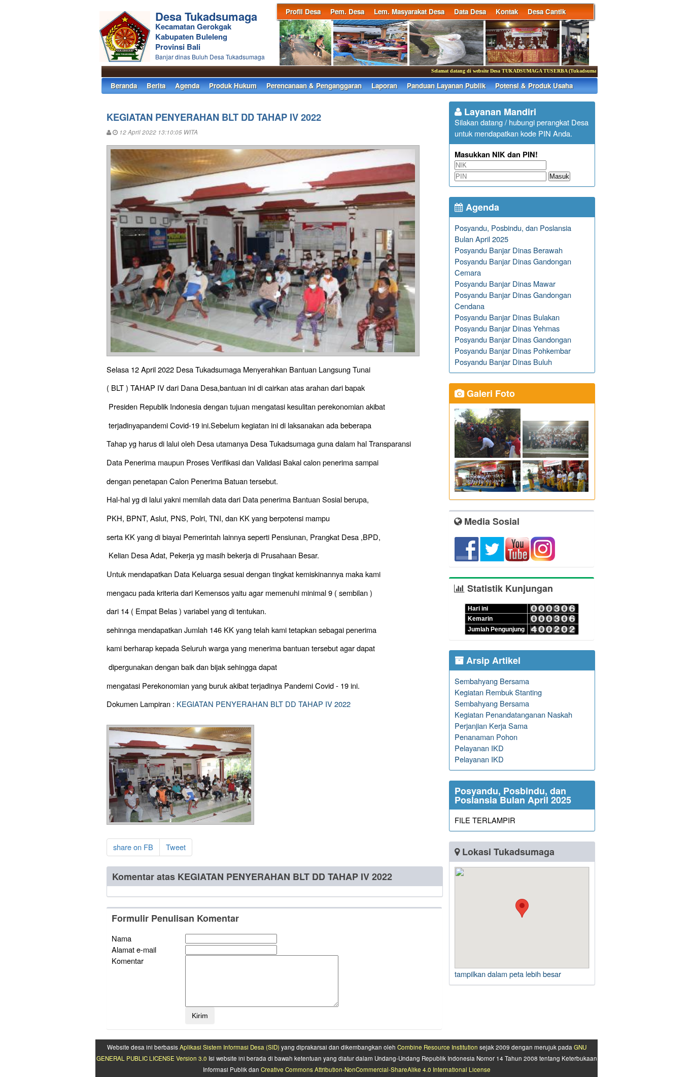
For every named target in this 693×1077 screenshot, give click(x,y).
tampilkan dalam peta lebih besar (508, 973)
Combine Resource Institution (437, 1047)
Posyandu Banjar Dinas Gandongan (513, 339)
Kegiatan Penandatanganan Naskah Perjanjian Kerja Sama (513, 720)
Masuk (559, 176)
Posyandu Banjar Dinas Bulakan (507, 317)
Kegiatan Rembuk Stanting (498, 692)
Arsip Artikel (492, 660)
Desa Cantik (547, 11)
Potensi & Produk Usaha (534, 85)
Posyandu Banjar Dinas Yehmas (507, 328)
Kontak (507, 11)
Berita (156, 85)
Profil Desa (303, 11)
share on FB (133, 847)
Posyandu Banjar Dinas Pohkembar (513, 350)
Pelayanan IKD (479, 748)
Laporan (384, 85)
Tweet (176, 847)
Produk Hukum (233, 85)
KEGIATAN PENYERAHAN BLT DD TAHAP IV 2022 (264, 703)
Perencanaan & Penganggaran (314, 85)
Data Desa (470, 11)
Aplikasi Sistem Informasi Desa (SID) (230, 1047)
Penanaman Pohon (486, 736)
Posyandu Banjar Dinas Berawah (509, 250)
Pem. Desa (347, 11)
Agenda (187, 85)
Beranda (124, 85)
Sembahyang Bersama (492, 681)
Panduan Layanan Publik (446, 85)
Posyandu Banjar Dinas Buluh (503, 361)
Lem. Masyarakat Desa (409, 11)
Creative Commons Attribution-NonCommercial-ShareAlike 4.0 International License (376, 1069)
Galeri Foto (489, 393)
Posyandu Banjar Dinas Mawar (505, 283)
